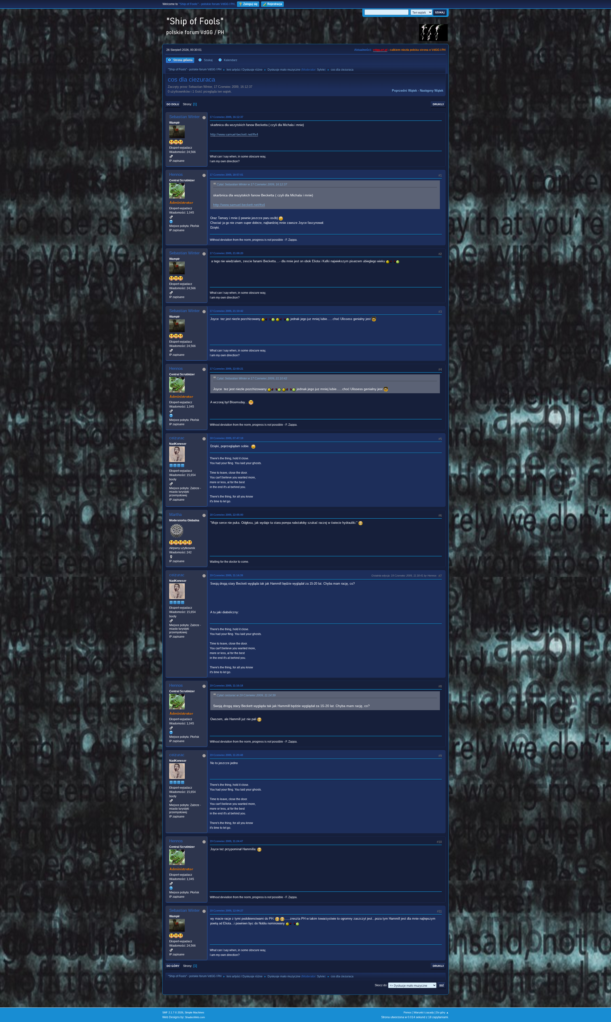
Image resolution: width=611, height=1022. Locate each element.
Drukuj (438, 104)
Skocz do (381, 985)
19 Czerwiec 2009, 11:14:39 (226, 575)
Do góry (173, 965)
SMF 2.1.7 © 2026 (172, 1012)
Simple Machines (194, 1012)
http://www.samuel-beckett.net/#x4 (234, 134)
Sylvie (321, 69)
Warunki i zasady (424, 1012)
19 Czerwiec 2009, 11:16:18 (226, 685)
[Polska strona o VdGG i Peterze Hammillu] (171, 221)
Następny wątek (431, 90)
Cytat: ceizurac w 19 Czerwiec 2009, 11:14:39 (246, 695)
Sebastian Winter (184, 117)
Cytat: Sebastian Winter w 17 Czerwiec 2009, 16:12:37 (252, 184)
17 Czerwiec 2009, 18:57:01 (226, 174)
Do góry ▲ (442, 1012)
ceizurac (176, 438)
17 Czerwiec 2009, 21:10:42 (226, 310)
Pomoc (408, 1012)
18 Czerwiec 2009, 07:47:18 (226, 438)
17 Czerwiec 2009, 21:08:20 (226, 253)
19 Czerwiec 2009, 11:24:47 (226, 841)
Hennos (176, 174)
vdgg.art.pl (380, 50)
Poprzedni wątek (404, 90)
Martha (175, 514)
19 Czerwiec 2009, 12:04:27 (226, 910)
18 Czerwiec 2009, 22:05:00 (226, 514)
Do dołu (173, 104)
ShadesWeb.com (195, 1017)
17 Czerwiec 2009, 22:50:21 (226, 368)
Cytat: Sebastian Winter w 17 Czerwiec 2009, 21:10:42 (252, 378)
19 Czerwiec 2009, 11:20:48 (226, 755)
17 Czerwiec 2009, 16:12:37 (226, 116)
